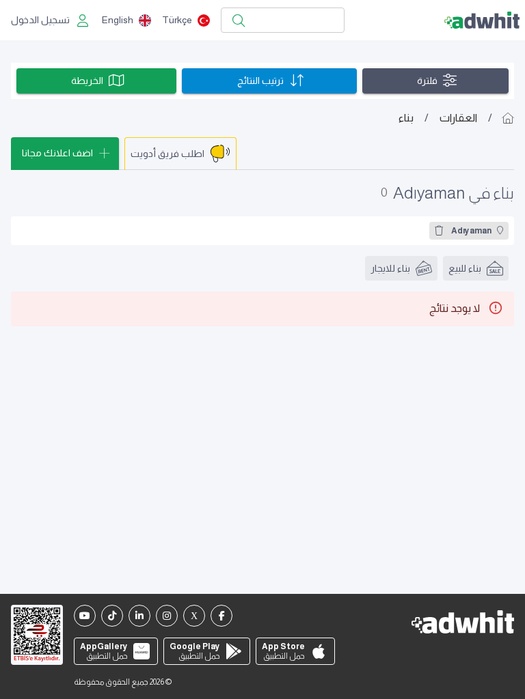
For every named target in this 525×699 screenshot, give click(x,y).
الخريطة (87, 80)
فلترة (427, 80)
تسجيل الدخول (40, 19)
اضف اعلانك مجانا (57, 152)
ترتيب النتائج (260, 80)
